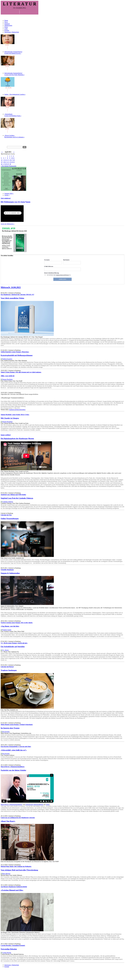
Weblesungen (8, 25)
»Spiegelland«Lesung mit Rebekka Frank (12, 115)
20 (4, 162)
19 (1, 162)
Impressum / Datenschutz (11, 32)
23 (10, 162)
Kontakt (6, 30)
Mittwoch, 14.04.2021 (11, 287)
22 (8, 162)
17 (12, 160)
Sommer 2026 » (9, 193)
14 (6, 160)
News (6, 22)
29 (8, 164)
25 (14, 162)
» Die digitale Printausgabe (8, 166)
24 (12, 162)
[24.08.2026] (7, 91)
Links (6, 29)
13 (4, 160)
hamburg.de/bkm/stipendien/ (17, 409)
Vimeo (48, 804)
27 (4, 164)
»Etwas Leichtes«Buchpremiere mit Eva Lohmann (14, 136)
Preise (6, 27)
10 (12, 158)
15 (8, 160)
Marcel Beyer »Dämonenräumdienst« (11, 804)
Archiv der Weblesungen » (7, 224)
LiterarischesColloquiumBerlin (34, 804)
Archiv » (7, 195)
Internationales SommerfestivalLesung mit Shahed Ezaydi (13, 52)
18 (14, 160)
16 (10, 160)
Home (6, 20)
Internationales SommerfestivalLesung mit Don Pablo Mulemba (14, 74)
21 (6, 162)
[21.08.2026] (7, 48)
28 (6, 164)
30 (10, 164)
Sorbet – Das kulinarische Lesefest (14, 94)
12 (1, 160)
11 (13, 158)
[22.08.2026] (7, 70)
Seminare (7, 24)
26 (1, 164)
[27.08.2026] (7, 132)
